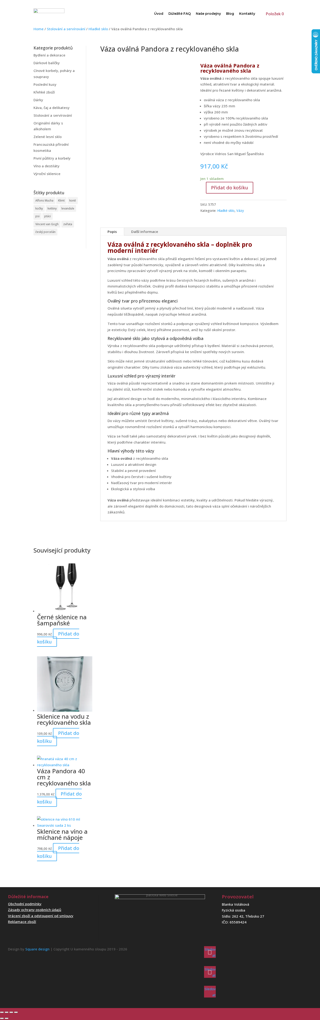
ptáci (47, 216)
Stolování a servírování (66, 28)
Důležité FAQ (179, 13)
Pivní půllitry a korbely (52, 158)
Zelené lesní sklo (47, 136)
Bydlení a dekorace (49, 55)
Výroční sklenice (46, 173)
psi (37, 216)
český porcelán (45, 232)
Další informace (144, 231)
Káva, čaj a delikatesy (51, 107)
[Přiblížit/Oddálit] (2, 1012)
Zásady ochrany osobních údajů (34, 909)
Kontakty (247, 13)
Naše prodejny (208, 13)
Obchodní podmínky (24, 903)
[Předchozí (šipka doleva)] (2, 1018)
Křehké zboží (44, 92)
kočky (39, 208)
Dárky (38, 99)
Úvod (158, 13)
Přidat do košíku (229, 187)
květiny (52, 208)
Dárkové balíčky (46, 62)
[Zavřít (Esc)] (16, 1012)
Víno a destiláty (46, 166)
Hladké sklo (98, 28)
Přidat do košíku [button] (58, 638)
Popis (112, 231)
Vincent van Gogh (47, 224)
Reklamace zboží (22, 921)
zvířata (67, 224)
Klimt (61, 200)
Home (38, 28)
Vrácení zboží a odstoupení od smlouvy (40, 915)
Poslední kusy (44, 84)
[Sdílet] (11, 1012)
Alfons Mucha (44, 200)
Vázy (240, 210)
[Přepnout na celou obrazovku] (6, 1012)
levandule (67, 208)
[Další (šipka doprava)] (6, 1018)
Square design (37, 949)
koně (72, 200)
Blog (230, 13)
